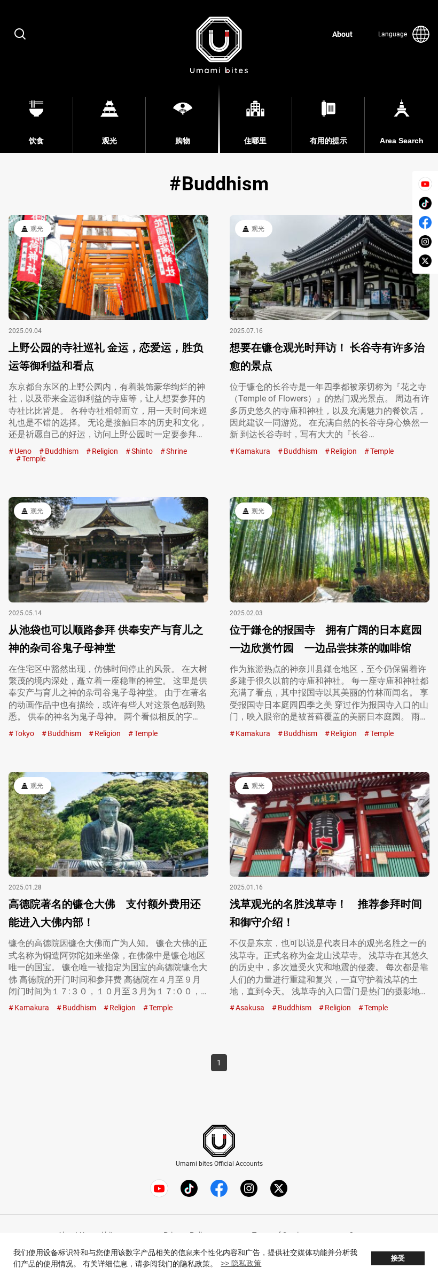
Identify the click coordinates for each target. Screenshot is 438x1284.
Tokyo (24, 733)
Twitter (425, 260)
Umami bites (219, 45)
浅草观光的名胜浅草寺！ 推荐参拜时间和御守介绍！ (326, 913)
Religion (105, 451)
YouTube (425, 183)
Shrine (176, 451)
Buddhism (62, 451)
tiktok (425, 203)
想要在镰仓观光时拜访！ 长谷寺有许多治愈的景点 (327, 356)
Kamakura (253, 451)
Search (20, 34)
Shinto (142, 451)
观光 (36, 229)
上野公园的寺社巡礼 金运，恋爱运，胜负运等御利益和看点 (106, 356)
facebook (425, 222)
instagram (425, 241)
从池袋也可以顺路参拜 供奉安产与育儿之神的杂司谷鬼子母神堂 (106, 638)
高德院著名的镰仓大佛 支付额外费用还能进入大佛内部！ (105, 913)
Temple (33, 458)
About (342, 34)
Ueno (23, 451)
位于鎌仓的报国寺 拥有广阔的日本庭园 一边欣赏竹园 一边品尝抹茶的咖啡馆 (326, 638)
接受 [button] (398, 1258)
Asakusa (250, 1007)
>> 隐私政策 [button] (241, 1263)
